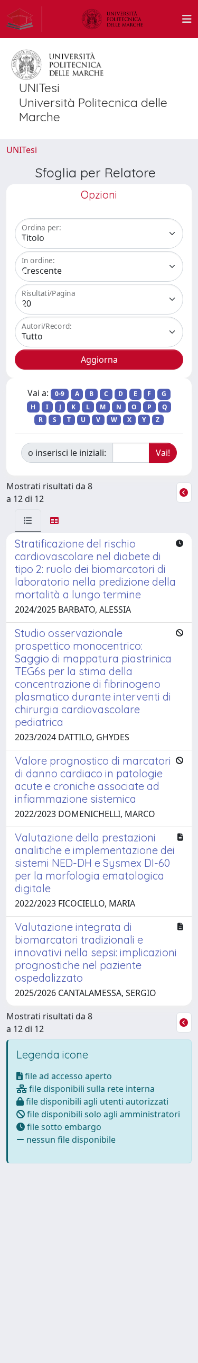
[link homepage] (24, 19)
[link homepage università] (112, 19)
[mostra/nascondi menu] (187, 19)
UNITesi (21, 150)
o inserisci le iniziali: (67, 453)
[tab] (28, 520)
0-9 (59, 393)
